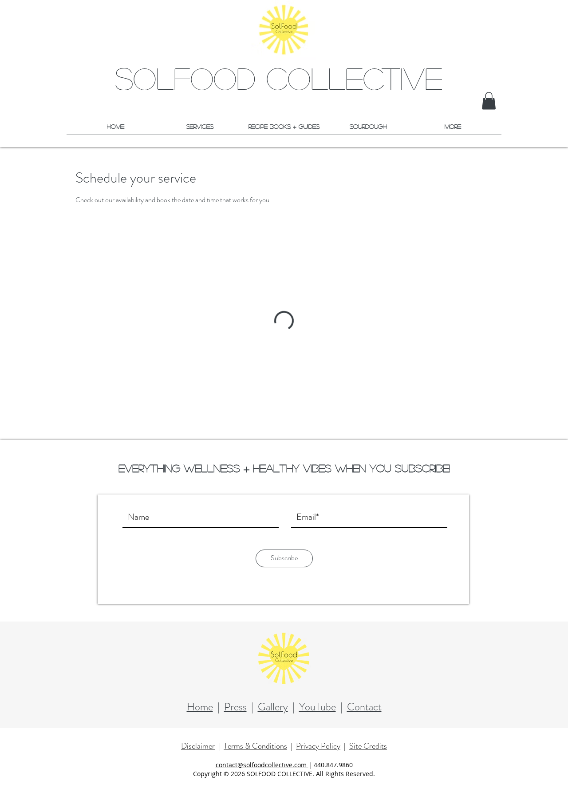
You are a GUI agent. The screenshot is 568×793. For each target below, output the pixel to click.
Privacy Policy (318, 746)
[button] (488, 100)
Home (200, 706)
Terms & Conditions (255, 746)
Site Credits (368, 746)
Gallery (273, 706)
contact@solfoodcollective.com (262, 765)
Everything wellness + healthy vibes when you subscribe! (284, 468)
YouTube (317, 706)
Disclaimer (198, 746)
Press (235, 706)
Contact (364, 706)
